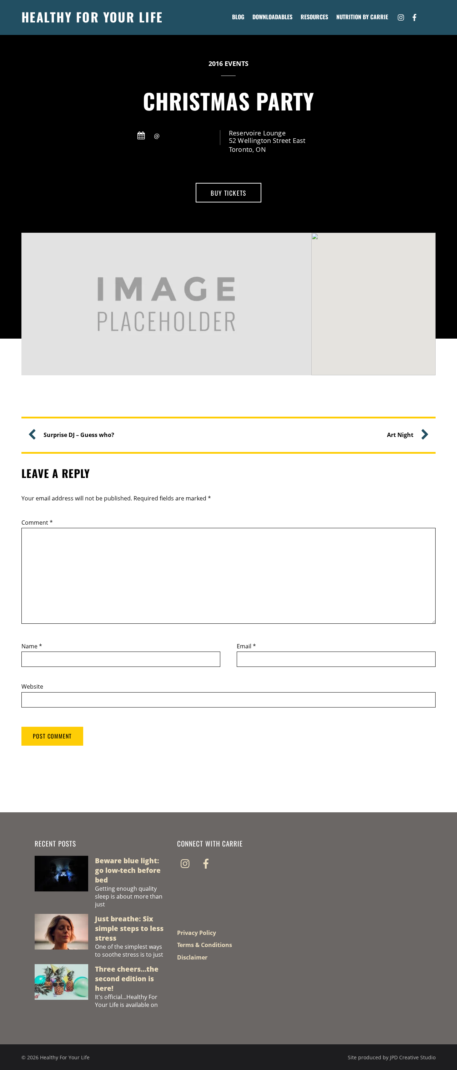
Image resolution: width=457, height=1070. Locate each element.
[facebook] (415, 16)
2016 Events (228, 63)
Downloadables (272, 16)
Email (246, 646)
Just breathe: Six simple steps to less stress (129, 928)
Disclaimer (192, 957)
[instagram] (401, 16)
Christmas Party (229, 100)
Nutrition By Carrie (362, 16)
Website (32, 686)
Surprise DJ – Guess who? (79, 435)
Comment (37, 522)
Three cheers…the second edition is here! (127, 978)
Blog (238, 16)
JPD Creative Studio (413, 1057)
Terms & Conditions (204, 945)
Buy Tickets (228, 192)
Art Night (400, 435)
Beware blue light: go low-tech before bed (128, 870)
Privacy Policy (196, 933)
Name (31, 646)
